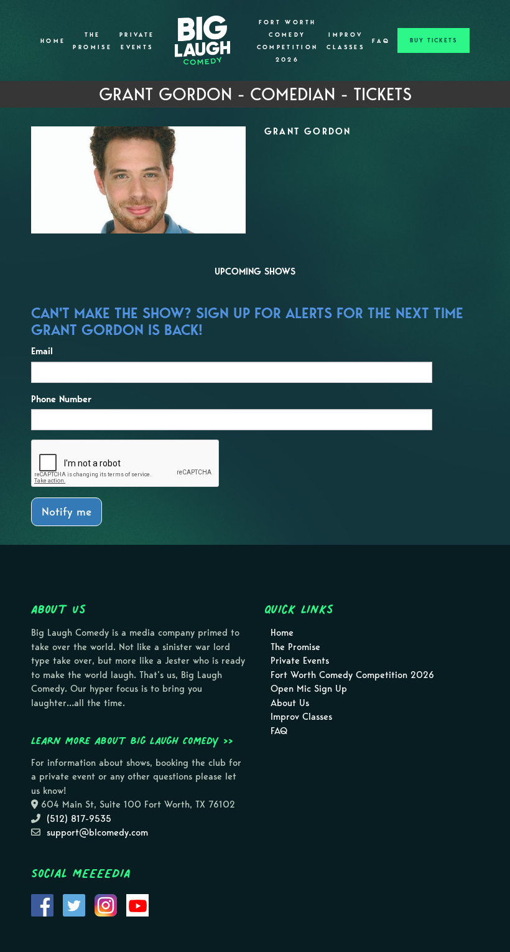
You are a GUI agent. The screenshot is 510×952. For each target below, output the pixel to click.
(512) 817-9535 (79, 818)
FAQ (381, 41)
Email (42, 351)
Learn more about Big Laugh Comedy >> (132, 740)
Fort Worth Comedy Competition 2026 (287, 41)
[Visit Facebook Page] (42, 904)
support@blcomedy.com (97, 832)
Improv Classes (345, 41)
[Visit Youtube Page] (137, 904)
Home (52, 41)
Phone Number (61, 399)
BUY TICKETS (433, 40)
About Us (290, 703)
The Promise (92, 41)
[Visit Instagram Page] (106, 904)
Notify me (66, 511)
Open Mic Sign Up (309, 688)
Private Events (137, 41)
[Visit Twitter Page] (74, 904)
